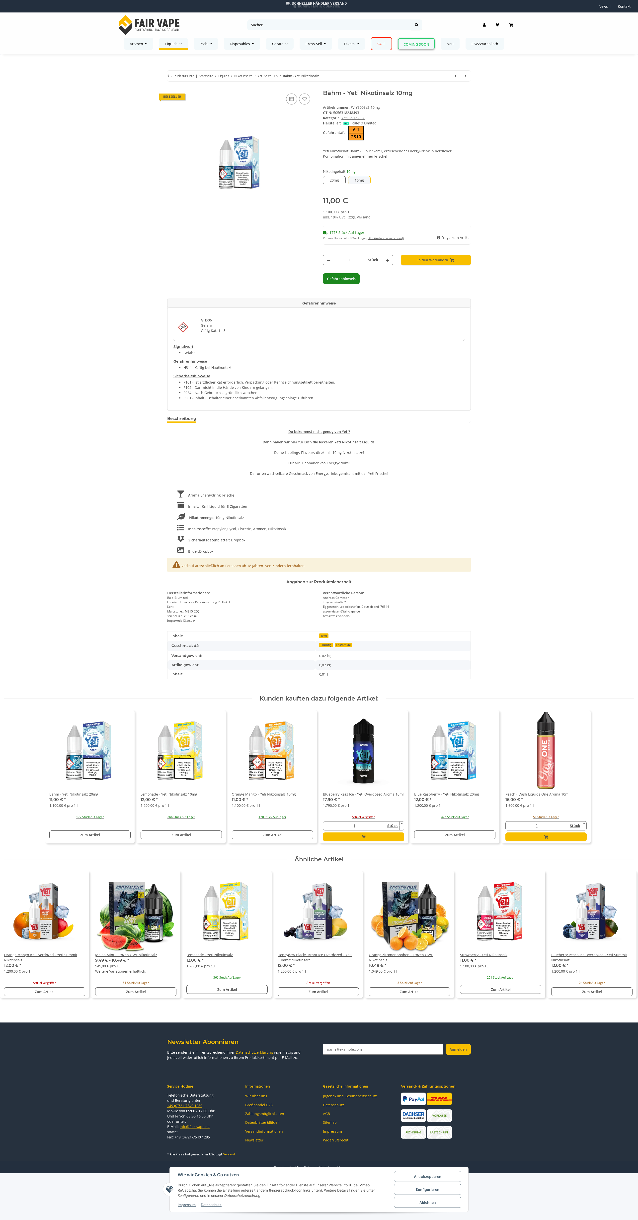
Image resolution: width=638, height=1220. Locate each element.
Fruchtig (325, 645)
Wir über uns (256, 1096)
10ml (323, 635)
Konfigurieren (427, 1189)
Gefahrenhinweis (341, 278)
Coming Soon (416, 44)
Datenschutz (211, 1205)
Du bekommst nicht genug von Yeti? (319, 431)
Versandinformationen (264, 1131)
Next (626, 936)
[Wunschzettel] (497, 25)
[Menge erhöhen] (387, 260)
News (603, 6)
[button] (484, 25)
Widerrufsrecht (335, 1140)
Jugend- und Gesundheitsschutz (350, 1096)
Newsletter (254, 1140)
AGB (326, 1113)
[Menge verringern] (328, 260)
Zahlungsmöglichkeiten (264, 1113)
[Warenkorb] (511, 25)
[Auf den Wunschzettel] (304, 99)
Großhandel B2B (259, 1105)
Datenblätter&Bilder (262, 1122)
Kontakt (624, 6)
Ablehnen (427, 1202)
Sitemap (330, 1122)
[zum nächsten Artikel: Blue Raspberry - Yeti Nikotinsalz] (466, 76)
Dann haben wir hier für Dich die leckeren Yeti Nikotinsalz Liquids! (319, 442)
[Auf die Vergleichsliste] (291, 99)
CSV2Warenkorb (485, 43)
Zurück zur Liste (182, 76)
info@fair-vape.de (195, 1126)
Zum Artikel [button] (90, 834)
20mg (338, 180)
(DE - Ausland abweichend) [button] (385, 238)
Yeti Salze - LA (353, 117)
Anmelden (458, 1049)
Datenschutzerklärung (254, 1052)
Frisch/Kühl (343, 645)
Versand (364, 217)
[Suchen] (416, 24)
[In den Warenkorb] (363, 836)
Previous (12, 936)
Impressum (187, 1205)
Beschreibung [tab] (181, 418)
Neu (450, 43)
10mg (363, 180)
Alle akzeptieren (427, 1176)
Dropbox (238, 540)
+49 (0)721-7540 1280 (184, 1105)
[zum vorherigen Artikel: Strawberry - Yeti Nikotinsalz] (455, 76)
